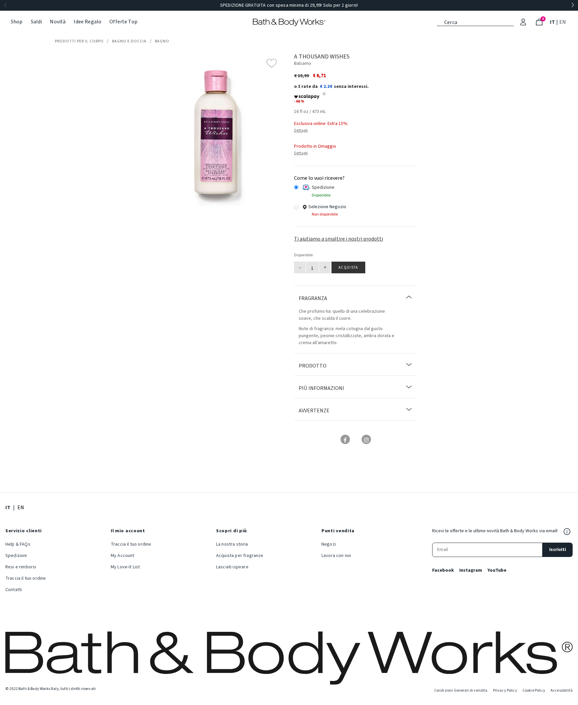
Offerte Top (123, 21)
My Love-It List (125, 567)
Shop (17, 21)
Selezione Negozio (327, 206)
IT (553, 22)
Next (572, 5)
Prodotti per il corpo (79, 41)
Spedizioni (16, 555)
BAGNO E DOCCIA (129, 41)
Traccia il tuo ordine (25, 578)
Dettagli (301, 130)
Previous (5, 5)
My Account (122, 555)
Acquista (348, 267)
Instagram (470, 570)
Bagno (162, 41)
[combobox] (475, 21)
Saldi (36, 21)
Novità (58, 21)
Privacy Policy (505, 690)
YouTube (496, 570)
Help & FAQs (17, 544)
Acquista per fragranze (240, 555)
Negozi (328, 544)
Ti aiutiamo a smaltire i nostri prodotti (338, 239)
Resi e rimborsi (20, 567)
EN (563, 22)
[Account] (523, 22)
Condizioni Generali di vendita (461, 690)
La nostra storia (232, 544)
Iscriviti (557, 549)
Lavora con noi (336, 555)
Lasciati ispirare (232, 567)
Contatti (13, 589)
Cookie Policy (533, 690)
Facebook (443, 570)
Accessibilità (562, 690)
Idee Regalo (87, 21)
